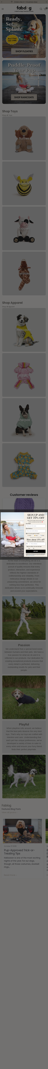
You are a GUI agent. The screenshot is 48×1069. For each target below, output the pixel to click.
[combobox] (28, 543)
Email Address (29, 528)
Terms (33, 555)
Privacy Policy (30, 555)
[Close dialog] (46, 514)
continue (35, 551)
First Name (28, 523)
